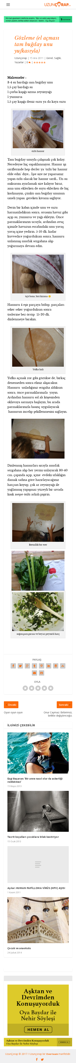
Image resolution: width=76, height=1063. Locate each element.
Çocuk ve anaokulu (19, 948)
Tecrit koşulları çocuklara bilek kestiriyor (33, 836)
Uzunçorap (20, 58)
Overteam (52, 1054)
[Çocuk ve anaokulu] (38, 920)
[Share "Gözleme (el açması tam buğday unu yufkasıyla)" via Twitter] (20, 665)
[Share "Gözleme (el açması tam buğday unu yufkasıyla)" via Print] (41, 673)
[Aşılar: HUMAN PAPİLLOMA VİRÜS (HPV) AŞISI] (38, 864)
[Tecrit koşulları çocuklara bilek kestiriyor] (38, 811)
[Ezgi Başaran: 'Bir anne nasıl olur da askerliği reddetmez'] (38, 752)
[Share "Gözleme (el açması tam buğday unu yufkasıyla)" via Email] (34, 673)
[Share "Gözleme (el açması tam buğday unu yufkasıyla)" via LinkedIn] (48, 665)
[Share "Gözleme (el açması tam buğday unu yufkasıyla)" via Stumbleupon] (62, 665)
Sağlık (57, 58)
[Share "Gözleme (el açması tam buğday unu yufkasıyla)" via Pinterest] (41, 665)
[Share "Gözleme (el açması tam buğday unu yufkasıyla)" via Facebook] (13, 665)
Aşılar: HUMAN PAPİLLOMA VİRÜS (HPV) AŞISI (36, 888)
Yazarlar (19, 62)
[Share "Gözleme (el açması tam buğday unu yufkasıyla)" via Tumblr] (34, 665)
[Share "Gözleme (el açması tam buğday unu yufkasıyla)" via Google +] (27, 665)
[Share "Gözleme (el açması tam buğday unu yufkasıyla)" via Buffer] (55, 665)
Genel (49, 58)
